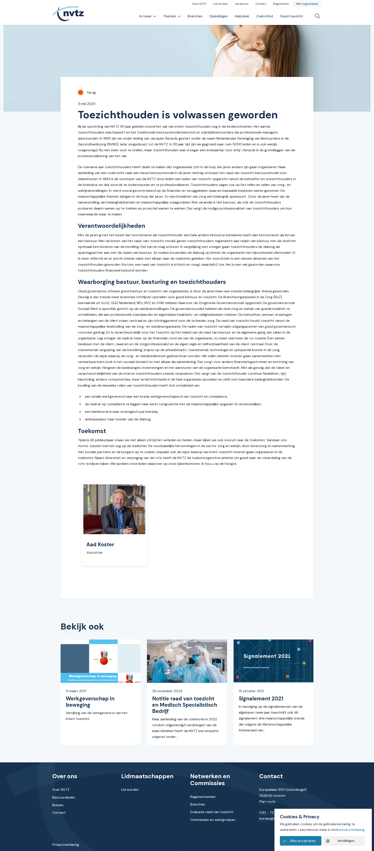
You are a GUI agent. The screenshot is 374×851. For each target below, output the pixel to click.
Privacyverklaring (65, 844)
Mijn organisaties (307, 4)
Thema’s (169, 16)
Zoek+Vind (264, 16)
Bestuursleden (63, 797)
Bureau (57, 805)
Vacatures (241, 4)
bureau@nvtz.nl (271, 818)
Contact (260, 4)
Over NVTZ (199, 4)
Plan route (267, 801)
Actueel (145, 16)
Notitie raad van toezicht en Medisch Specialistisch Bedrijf (184, 704)
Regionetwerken (203, 796)
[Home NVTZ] (68, 16)
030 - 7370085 (272, 812)
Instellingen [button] (346, 841)
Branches (195, 16)
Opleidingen (218, 16)
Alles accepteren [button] (303, 841)
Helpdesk (242, 16)
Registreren (281, 4)
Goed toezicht (291, 16)
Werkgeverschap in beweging (90, 701)
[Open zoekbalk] (316, 16)
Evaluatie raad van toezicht (212, 812)
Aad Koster (100, 544)
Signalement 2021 (261, 698)
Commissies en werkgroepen (212, 819)
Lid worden (220, 4)
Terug (91, 92)
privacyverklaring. (352, 830)
